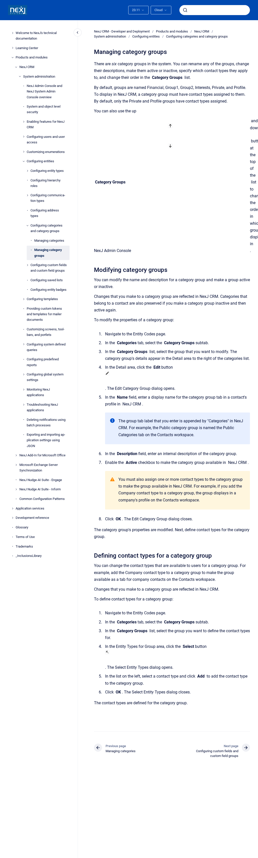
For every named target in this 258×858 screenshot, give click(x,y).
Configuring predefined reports (43, 362)
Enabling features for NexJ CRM (45, 124)
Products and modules (32, 57)
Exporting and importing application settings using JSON (46, 440)
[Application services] (13, 508)
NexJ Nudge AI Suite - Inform (40, 489)
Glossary (22, 527)
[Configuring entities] (24, 161)
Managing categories (49, 240)
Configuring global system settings (45, 377)
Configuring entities (40, 161)
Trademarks (24, 546)
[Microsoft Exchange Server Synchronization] (16, 465)
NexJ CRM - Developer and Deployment (122, 31)
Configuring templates (42, 299)
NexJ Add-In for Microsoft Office (42, 455)
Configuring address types (44, 213)
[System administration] (20, 76)
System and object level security (43, 109)
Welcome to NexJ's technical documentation (36, 35)
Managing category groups (48, 252)
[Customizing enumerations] (24, 152)
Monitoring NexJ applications (38, 392)
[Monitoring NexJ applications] (24, 390)
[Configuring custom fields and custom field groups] (27, 265)
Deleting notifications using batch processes (46, 422)
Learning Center (27, 48)
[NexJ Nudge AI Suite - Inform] (16, 489)
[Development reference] (13, 518)
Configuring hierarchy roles (45, 183)
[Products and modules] (13, 57)
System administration (39, 76)
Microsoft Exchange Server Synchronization (38, 467)
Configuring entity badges (48, 290)
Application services (30, 508)
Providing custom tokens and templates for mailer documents (44, 314)
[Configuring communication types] (27, 195)
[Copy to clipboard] (91, 269)
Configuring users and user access (46, 139)
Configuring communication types (47, 198)
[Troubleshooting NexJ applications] (24, 405)
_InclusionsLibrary (29, 556)
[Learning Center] (13, 48)
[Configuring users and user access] (24, 137)
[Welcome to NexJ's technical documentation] (13, 33)
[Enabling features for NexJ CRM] (24, 122)
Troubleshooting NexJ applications (42, 407)
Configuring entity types (47, 171)
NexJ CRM (26, 67)
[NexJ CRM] (16, 67)
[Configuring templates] (24, 299)
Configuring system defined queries (46, 347)
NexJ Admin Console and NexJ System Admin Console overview (44, 91)
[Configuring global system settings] (24, 374)
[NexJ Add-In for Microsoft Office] (16, 455)
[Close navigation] (78, 32)
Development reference (32, 518)
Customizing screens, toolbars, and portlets (45, 332)
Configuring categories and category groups (46, 228)
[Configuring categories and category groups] (27, 226)
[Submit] (185, 10)
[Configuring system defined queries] (24, 344)
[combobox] (215, 10)
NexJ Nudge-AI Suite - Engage (40, 480)
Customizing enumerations (46, 152)
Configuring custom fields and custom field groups (48, 267)
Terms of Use (25, 537)
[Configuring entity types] (27, 171)
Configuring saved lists (46, 280)
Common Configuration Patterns (42, 499)
